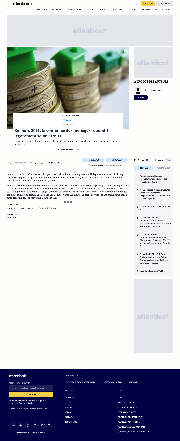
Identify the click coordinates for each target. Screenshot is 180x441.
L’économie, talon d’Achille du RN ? (155, 208)
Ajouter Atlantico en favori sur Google (106, 165)
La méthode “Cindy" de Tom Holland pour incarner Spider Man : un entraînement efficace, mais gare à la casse (154, 258)
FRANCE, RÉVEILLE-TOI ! (151, 271)
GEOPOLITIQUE (75, 9)
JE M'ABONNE (147, 4)
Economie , (32, 208)
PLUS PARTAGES (163, 168)
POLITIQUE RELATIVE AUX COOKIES (131, 427)
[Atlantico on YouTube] (49, 425)
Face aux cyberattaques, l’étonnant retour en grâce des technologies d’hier (153, 179)
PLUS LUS (144, 168)
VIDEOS (68, 412)
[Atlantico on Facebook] (27, 425)
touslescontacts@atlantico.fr (31, 432)
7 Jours (168, 160)
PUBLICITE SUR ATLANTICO (128, 407)
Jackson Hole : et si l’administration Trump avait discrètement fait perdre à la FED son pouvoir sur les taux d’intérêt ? (155, 240)
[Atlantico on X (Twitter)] (20, 425)
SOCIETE (104, 9)
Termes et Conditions (27, 403)
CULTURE (166, 9)
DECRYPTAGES (70, 397)
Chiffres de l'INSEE (47, 208)
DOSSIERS (68, 402)
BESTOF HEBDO (71, 422)
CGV (119, 397)
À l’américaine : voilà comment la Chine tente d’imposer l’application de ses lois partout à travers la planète (155, 194)
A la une (59, 116)
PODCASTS (69, 417)
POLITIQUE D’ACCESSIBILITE (129, 422)
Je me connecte (165, 4)
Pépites (67, 116)
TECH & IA (117, 9)
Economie (76, 116)
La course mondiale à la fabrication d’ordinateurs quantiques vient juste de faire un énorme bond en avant (155, 222)
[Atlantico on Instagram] (42, 425)
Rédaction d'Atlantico (69, 149)
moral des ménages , (17, 208)
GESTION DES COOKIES (127, 412)
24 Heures (159, 160)
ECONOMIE (57, 9)
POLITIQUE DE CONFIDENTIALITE (130, 417)
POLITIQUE (42, 9)
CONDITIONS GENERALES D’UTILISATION (134, 432)
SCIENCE (131, 9)
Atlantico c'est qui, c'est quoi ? (80, 382)
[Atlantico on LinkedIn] (35, 425)
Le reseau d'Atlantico (112, 382)
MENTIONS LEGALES (126, 402)
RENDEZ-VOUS (70, 407)
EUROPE (91, 9)
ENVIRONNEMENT (149, 9)
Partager (95, 160)
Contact (133, 382)
